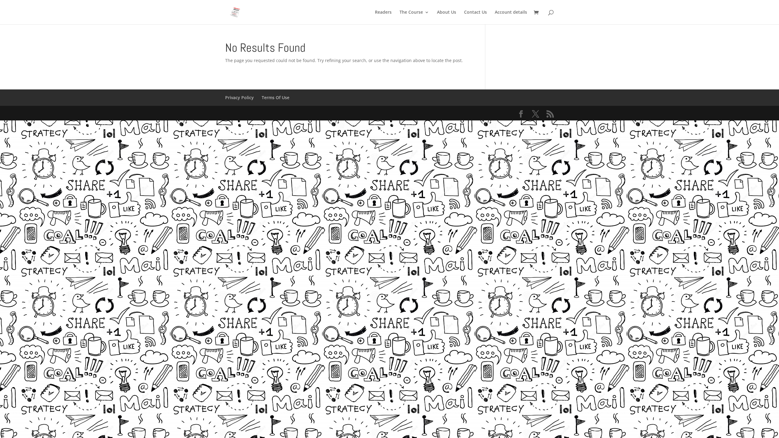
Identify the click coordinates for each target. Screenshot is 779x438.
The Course (411, 12)
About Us (446, 12)
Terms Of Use (275, 97)
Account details (511, 12)
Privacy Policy (239, 97)
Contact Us (475, 12)
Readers (383, 12)
